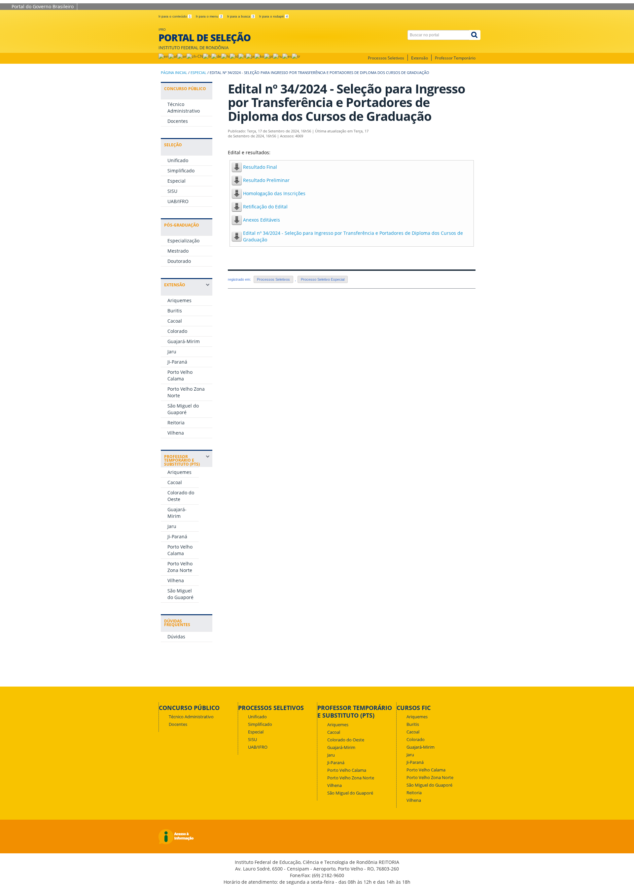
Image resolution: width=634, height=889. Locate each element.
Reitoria (176, 422)
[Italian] (242, 56)
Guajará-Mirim (183, 341)
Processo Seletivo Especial (322, 279)
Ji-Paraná (177, 362)
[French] (207, 56)
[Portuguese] (268, 56)
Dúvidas (176, 636)
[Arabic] (182, 56)
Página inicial (174, 72)
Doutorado (179, 261)
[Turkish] (296, 56)
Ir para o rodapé (273, 16)
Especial (198, 72)
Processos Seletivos (386, 58)
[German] (216, 56)
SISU (172, 191)
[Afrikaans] (172, 56)
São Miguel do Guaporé (183, 409)
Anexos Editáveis (261, 220)
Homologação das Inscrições (274, 193)
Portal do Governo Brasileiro (43, 6)
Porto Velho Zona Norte (180, 566)
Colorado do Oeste (345, 740)
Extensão (419, 58)
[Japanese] (250, 56)
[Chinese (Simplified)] (195, 56)
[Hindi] (225, 56)
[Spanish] (287, 56)
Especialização (183, 240)
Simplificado (180, 170)
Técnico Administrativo (183, 107)
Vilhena (175, 433)
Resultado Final (260, 167)
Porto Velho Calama (180, 375)
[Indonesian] (234, 56)
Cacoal (174, 321)
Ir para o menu (209, 16)
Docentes (177, 121)
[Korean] (259, 56)
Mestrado (178, 251)
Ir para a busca (240, 16)
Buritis (174, 310)
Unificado (177, 160)
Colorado (177, 331)
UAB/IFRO (178, 201)
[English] (163, 56)
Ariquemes (179, 300)
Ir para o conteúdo (174, 16)
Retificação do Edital (265, 206)
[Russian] (277, 56)
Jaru (171, 351)
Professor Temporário (455, 58)
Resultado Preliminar (266, 180)
